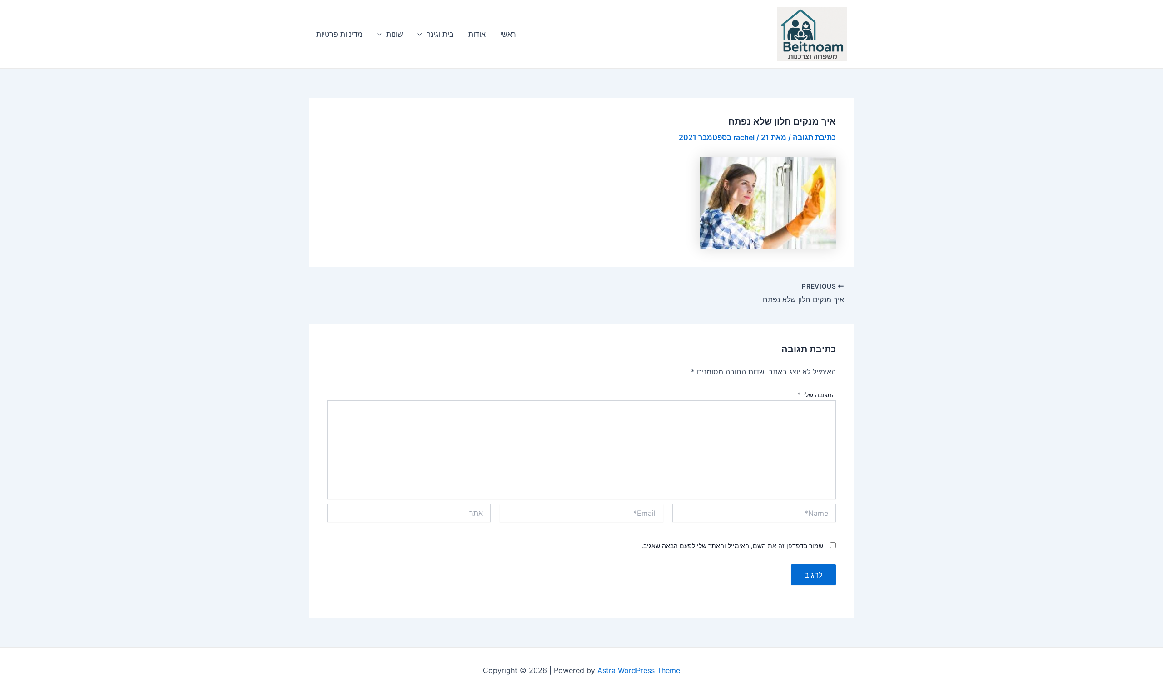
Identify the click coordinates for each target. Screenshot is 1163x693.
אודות (477, 34)
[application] (422, 34)
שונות (394, 34)
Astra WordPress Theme (638, 670)
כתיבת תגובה (814, 137)
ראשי (508, 34)
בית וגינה (440, 34)
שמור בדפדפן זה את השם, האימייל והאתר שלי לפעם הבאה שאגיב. (732, 545)
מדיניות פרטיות (339, 34)
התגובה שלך (816, 395)
